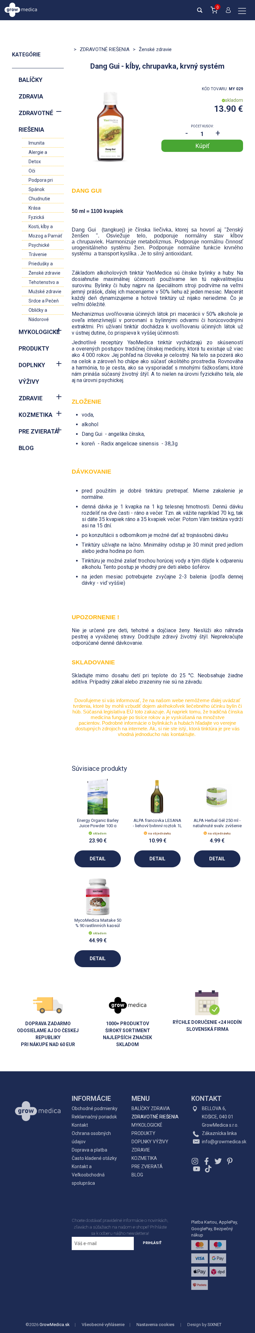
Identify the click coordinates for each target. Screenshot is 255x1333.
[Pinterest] (229, 1161)
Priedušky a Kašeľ (41, 264)
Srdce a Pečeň (44, 300)
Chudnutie (39, 198)
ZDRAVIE (30, 398)
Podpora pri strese (41, 180)
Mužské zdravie (45, 291)
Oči (32, 170)
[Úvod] (38, 1096)
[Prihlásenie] (226, 13)
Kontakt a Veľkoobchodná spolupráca (88, 1175)
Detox (35, 161)
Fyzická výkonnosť (39, 218)
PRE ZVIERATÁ (38, 431)
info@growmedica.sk (224, 1141)
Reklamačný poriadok (94, 1116)
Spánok (36, 189)
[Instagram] (195, 1161)
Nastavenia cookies (155, 1324)
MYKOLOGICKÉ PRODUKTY (39, 340)
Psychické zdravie (39, 245)
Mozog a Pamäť (45, 235)
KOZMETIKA (35, 414)
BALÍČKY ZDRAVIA (31, 88)
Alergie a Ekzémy (38, 153)
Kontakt (80, 1125)
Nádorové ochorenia (39, 320)
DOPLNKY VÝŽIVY (32, 373)
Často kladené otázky (94, 1158)
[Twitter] (218, 1161)
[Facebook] (206, 1161)
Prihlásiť (152, 1243)
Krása (35, 208)
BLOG (26, 447)
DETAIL (98, 858)
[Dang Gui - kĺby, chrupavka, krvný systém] (112, 126)
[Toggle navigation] (242, 11)
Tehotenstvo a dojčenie (44, 283)
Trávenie (38, 254)
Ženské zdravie (44, 273)
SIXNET (214, 1324)
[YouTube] (196, 1168)
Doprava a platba (89, 1150)
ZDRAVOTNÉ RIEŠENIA (36, 121)
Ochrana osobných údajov (91, 1137)
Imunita (36, 143)
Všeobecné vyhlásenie (103, 1324)
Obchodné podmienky (95, 1108)
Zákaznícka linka (219, 1133)
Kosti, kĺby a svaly (41, 227)
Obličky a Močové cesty (43, 310)
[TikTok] (207, 1168)
